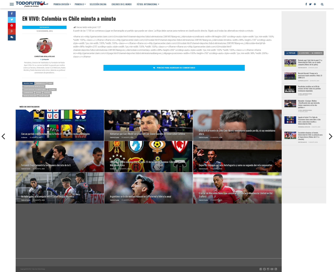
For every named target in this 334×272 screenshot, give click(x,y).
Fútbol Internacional (147, 4)
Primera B (79, 4)
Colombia (52, 89)
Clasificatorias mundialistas (34, 86)
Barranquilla (41, 83)
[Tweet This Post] (12, 20)
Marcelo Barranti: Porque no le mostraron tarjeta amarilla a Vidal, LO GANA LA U (310, 75)
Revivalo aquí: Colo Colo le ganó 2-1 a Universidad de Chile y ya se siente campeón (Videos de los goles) (310, 62)
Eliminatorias (28, 92)
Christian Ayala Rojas (44, 56)
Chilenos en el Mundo (122, 4)
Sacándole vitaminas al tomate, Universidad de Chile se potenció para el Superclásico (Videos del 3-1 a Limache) (310, 136)
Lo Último (305, 53)
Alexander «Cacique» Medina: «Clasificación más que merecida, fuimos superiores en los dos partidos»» (309, 104)
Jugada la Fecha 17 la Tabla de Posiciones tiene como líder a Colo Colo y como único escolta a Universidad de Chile (309, 120)
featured (47, 92)
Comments (318, 53)
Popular (292, 53)
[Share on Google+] (12, 32)
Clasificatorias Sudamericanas (35, 89)
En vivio (38, 92)
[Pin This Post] (12, 26)
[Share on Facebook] (12, 14)
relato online (44, 95)
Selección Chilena (98, 4)
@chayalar (45, 59)
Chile (50, 83)
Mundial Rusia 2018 (30, 95)
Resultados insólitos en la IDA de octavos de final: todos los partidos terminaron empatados (309, 88)
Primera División (61, 4)
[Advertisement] (304, 30)
